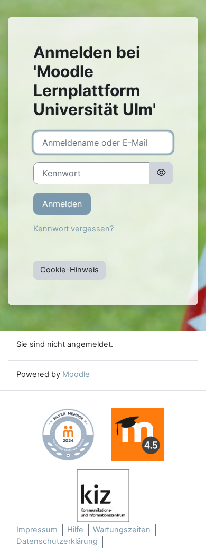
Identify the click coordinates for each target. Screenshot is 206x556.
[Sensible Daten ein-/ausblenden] (161, 173)
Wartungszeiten (122, 529)
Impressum (37, 529)
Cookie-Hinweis (69, 270)
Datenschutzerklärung (57, 541)
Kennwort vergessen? (73, 228)
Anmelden (62, 204)
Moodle (76, 374)
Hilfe (75, 529)
